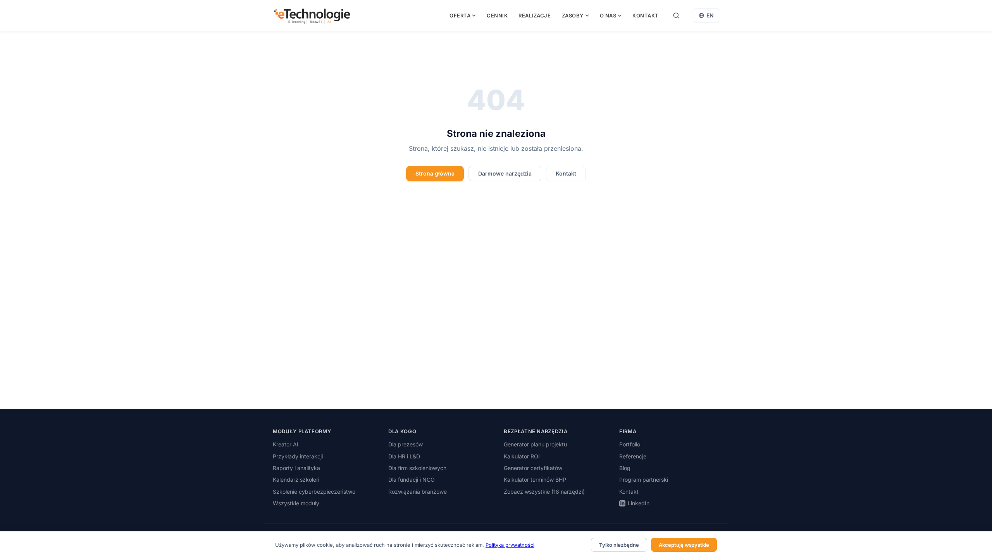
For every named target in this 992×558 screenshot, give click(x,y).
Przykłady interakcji (298, 456)
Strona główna (435, 173)
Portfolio (629, 444)
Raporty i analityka (296, 468)
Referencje (632, 456)
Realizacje (534, 15)
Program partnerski (643, 479)
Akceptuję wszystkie (684, 545)
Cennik (497, 15)
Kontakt (645, 15)
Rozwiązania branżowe (417, 491)
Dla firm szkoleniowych (417, 468)
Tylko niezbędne (619, 545)
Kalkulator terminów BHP (535, 479)
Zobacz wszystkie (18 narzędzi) (544, 491)
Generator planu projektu (535, 444)
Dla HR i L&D (404, 456)
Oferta (460, 15)
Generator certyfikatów (533, 468)
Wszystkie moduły (296, 503)
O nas (608, 15)
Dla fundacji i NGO (411, 479)
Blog (624, 468)
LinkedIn (638, 503)
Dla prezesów (405, 444)
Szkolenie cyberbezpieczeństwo (314, 491)
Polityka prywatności (510, 545)
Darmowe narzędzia (505, 173)
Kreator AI (285, 444)
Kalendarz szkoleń (296, 479)
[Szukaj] (676, 15)
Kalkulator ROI (522, 456)
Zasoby (573, 15)
